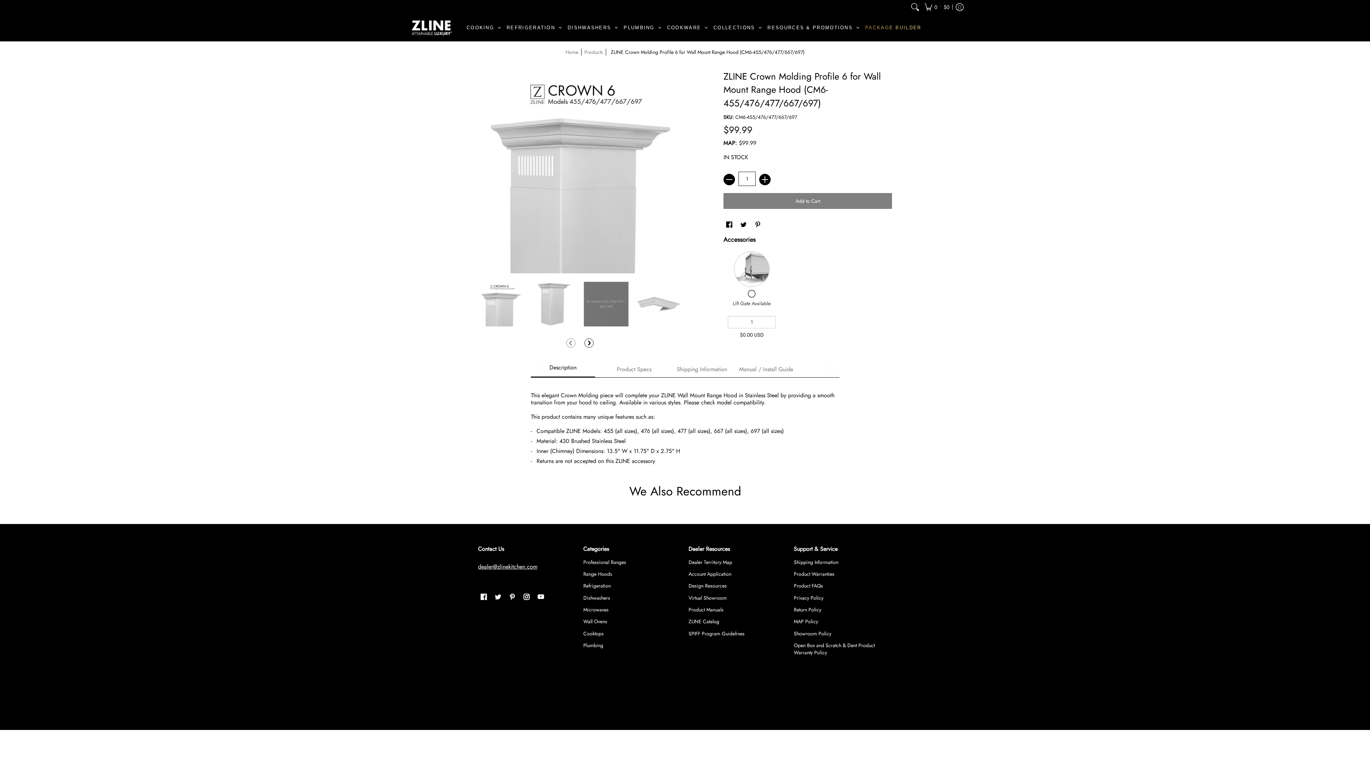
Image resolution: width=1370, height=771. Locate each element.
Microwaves (596, 609)
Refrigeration (597, 585)
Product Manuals (706, 609)
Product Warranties (814, 574)
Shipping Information (816, 562)
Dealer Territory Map (710, 562)
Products (593, 52)
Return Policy (807, 609)
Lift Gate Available (752, 303)
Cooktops (593, 633)
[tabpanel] (685, 425)
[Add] (765, 179)
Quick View (751, 269)
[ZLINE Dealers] (432, 27)
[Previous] (571, 343)
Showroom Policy (812, 633)
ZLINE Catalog (704, 621)
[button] (937, 7)
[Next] (589, 343)
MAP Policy (806, 621)
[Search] (915, 7)
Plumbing (593, 645)
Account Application (710, 574)
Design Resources (708, 585)
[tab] (563, 369)
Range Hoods (597, 574)
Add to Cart (808, 201)
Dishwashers (596, 597)
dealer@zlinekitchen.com (507, 567)
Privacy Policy (808, 597)
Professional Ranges (604, 562)
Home (571, 52)
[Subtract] (729, 179)
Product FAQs (808, 585)
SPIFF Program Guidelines (717, 633)
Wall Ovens (595, 621)
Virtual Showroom (708, 597)
